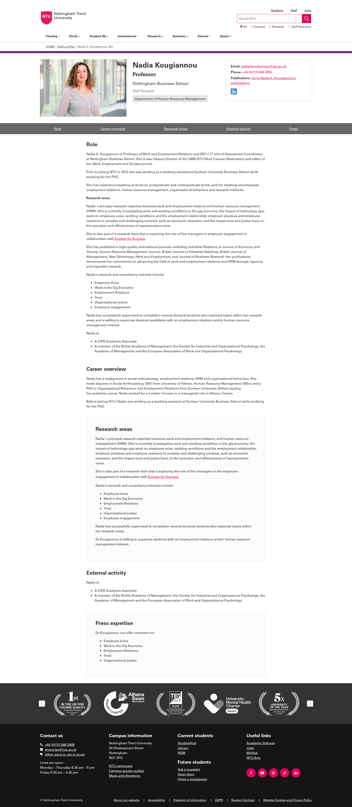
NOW (182, 753)
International (127, 36)
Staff (294, 10)
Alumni (203, 36)
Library (183, 748)
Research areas (175, 128)
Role (57, 128)
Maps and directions (124, 775)
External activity (238, 128)
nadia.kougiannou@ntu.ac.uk (263, 66)
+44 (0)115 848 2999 (60, 744)
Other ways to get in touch (65, 754)
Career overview (112, 128)
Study (73, 36)
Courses (259, 27)
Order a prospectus (192, 779)
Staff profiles (66, 46)
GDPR (219, 800)
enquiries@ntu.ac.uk (60, 749)
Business (179, 36)
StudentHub (187, 743)
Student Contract (243, 800)
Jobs (307, 10)
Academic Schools (260, 743)
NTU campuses (120, 766)
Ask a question (189, 769)
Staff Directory (301, 27)
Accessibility (156, 800)
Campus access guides (126, 771)
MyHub (252, 753)
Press (293, 128)
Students (277, 10)
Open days (186, 774)
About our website (126, 800)
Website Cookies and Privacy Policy (287, 800)
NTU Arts (253, 757)
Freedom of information (189, 800)
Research (278, 27)
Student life (97, 36)
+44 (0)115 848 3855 (257, 72)
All (245, 27)
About (224, 36)
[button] (42, 703)
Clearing (51, 36)
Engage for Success (130, 238)
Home (50, 46)
